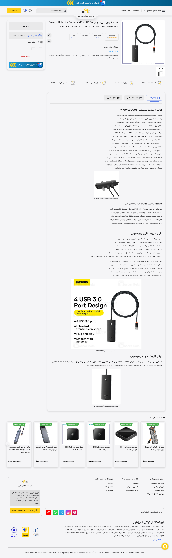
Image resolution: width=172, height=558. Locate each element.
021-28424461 (18, 510)
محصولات (135, 10)
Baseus (73, 38)
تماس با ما (109, 490)
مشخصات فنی (132, 97)
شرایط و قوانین (159, 487)
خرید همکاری (125, 10)
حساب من (135, 483)
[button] (7, 444)
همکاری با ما (108, 487)
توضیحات (152, 97)
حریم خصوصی (159, 490)
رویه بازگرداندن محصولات (155, 494)
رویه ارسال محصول (157, 483)
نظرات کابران (111, 97)
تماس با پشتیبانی (132, 490)
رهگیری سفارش (133, 487)
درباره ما (110, 483)
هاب (84, 38)
